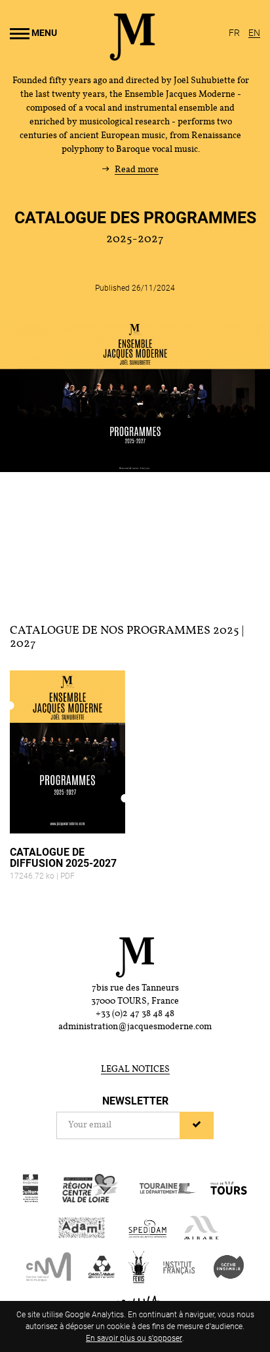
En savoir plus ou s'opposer (134, 1338)
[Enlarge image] (135, 396)
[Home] (132, 55)
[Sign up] (197, 1125)
